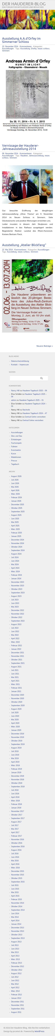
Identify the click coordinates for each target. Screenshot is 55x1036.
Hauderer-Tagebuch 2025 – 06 (35, 391)
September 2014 (18, 910)
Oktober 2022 (16, 617)
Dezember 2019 (17, 734)
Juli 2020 (14, 712)
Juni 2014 (15, 913)
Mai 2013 (15, 952)
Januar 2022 (16, 649)
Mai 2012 (15, 984)
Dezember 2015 (17, 871)
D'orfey (34, 49)
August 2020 (16, 709)
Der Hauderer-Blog (24, 4)
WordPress (39, 1031)
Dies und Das (16, 436)
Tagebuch (15, 464)
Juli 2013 (14, 945)
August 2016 (16, 850)
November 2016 (17, 839)
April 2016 (15, 864)
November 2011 (17, 1005)
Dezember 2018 (17, 776)
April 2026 (15, 490)
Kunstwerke (16, 450)
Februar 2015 (16, 899)
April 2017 (15, 832)
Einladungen (16, 439)
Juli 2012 (14, 977)
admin (13, 400)
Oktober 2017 (16, 815)
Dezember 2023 (17, 582)
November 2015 (17, 875)
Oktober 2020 (16, 702)
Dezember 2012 (17, 966)
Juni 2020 (15, 716)
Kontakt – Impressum (20, 365)
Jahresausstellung (36, 156)
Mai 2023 (15, 607)
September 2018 (18, 787)
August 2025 (16, 515)
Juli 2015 (14, 885)
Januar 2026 (16, 501)
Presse (14, 461)
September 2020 (18, 705)
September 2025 (18, 512)
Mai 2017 (15, 829)
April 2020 (15, 723)
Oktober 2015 (16, 878)
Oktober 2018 (16, 783)
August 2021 (16, 667)
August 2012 (16, 973)
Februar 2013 (16, 963)
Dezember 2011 (17, 1002)
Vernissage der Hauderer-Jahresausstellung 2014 (20, 147)
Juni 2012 (15, 980)
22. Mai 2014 (7, 250)
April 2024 (15, 568)
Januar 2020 (16, 730)
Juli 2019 (14, 751)
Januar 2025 (16, 536)
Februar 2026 (16, 497)
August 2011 (16, 1012)
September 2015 (18, 882)
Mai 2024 (15, 564)
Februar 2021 (16, 688)
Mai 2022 (15, 635)
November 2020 (17, 698)
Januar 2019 (16, 772)
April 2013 (15, 956)
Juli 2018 (14, 790)
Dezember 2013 (17, 928)
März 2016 (15, 868)
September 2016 (18, 846)
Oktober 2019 (16, 741)
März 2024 (15, 571)
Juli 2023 (14, 600)
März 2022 (15, 642)
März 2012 (15, 991)
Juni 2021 (15, 674)
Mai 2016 (15, 861)
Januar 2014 (16, 924)
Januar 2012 (16, 998)
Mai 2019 (15, 758)
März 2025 (15, 529)
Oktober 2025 (16, 508)
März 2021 (15, 684)
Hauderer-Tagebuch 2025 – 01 (31, 400)
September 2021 (18, 663)
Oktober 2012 (16, 970)
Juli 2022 (14, 628)
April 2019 (15, 762)
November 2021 (17, 656)
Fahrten (14, 447)
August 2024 (16, 554)
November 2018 (17, 779)
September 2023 (18, 593)
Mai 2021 (15, 677)
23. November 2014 (10, 46)
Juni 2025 (15, 519)
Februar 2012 (16, 995)
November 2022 (17, 614)
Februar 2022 (16, 646)
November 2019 (17, 737)
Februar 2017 (16, 836)
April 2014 (15, 921)
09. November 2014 (10, 153)
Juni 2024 (15, 561)
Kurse (13, 454)
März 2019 (15, 765)
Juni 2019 (15, 755)
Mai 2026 (15, 487)
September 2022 (18, 621)
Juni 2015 (15, 889)
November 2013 (17, 931)
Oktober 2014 (16, 906)
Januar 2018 (16, 808)
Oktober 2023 (16, 589)
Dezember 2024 (17, 540)
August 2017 (16, 822)
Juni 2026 (15, 483)
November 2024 (17, 543)
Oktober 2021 (16, 660)
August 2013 (16, 942)
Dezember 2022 (17, 610)
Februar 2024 (16, 575)
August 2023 (16, 596)
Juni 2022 (15, 631)
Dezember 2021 (17, 653)
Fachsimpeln (16, 443)
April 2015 (15, 896)
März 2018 (15, 801)
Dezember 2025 (17, 504)
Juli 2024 (14, 557)
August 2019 (16, 748)
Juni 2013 (15, 949)
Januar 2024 (16, 579)
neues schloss (44, 49)
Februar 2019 (16, 769)
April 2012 (15, 987)
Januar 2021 (16, 691)
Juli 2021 (14, 670)
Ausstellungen (8, 49)
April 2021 (15, 681)
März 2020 (15, 727)
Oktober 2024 (16, 547)
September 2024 (18, 550)
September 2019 (18, 744)
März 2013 (15, 959)
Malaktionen (16, 457)
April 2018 (15, 797)
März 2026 (15, 494)
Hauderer (24, 156)
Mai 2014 (15, 917)
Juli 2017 (14, 825)
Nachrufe (26, 410)
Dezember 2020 (17, 695)
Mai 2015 (15, 892)
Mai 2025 (15, 522)
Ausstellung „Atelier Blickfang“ (24, 245)
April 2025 (15, 526)
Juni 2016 (15, 857)
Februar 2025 (16, 533)
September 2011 (17, 1009)
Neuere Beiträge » (45, 346)
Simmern (5, 51)
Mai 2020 (15, 720)
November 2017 (17, 811)
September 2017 (18, 818)
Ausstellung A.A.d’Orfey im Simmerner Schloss (21, 40)
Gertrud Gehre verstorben (35, 417)
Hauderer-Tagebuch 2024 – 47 (35, 413)
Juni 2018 (15, 794)
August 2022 (16, 624)
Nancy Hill (15, 391)
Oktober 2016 (16, 843)
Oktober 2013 (16, 935)
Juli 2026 (14, 480)
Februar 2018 (16, 804)
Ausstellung (25, 49)
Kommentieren (26, 46)
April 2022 (15, 638)
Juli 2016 (14, 854)
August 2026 (16, 476)
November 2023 (17, 586)
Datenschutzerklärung (20, 361)
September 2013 (18, 938)
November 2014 (17, 903)
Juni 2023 (15, 603)
